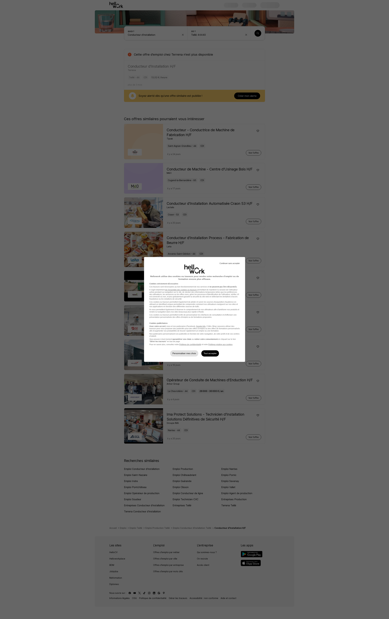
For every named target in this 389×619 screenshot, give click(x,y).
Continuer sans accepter (230, 263)
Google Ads (201, 326)
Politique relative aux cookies (220, 344)
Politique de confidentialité (190, 344)
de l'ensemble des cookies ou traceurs (181, 290)
